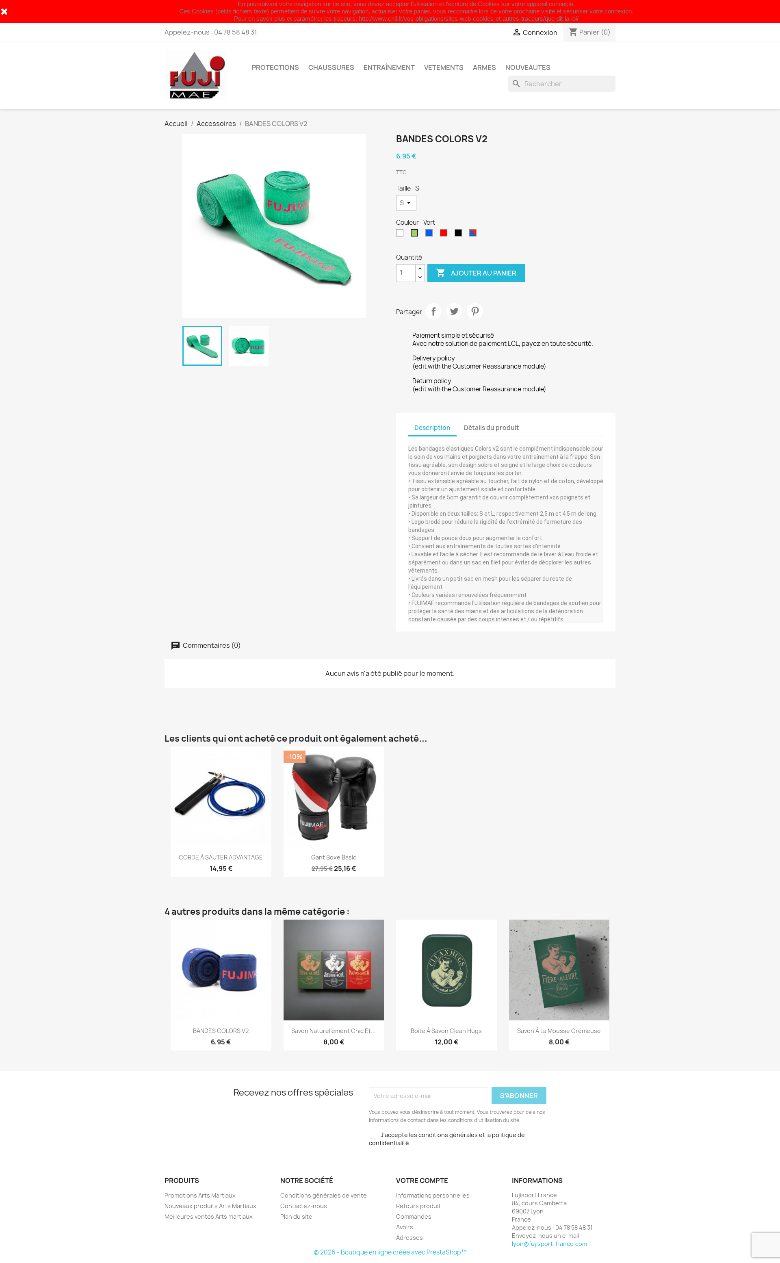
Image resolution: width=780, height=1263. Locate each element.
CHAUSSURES (331, 67)
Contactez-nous (303, 1206)
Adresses (409, 1237)
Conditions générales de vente (323, 1195)
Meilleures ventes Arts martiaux (209, 1216)
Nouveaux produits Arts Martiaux (210, 1206)
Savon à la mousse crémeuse (559, 1031)
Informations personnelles (433, 1195)
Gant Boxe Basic (333, 857)
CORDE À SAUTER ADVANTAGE (221, 857)
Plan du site (296, 1216)
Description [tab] (432, 427)
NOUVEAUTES (527, 67)
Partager (433, 311)
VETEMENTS (444, 67)
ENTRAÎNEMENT (389, 67)
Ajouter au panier (476, 273)
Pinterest (475, 311)
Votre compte (422, 1180)
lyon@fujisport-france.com (549, 1244)
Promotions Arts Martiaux (200, 1195)
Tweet (454, 311)
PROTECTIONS (275, 67)
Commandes (413, 1216)
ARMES (484, 67)
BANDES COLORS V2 (221, 1031)
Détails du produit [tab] (491, 427)
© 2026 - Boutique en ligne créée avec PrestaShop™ (390, 1252)
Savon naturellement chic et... (333, 1031)
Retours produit (418, 1206)
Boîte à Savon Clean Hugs (446, 1031)
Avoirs (404, 1227)
